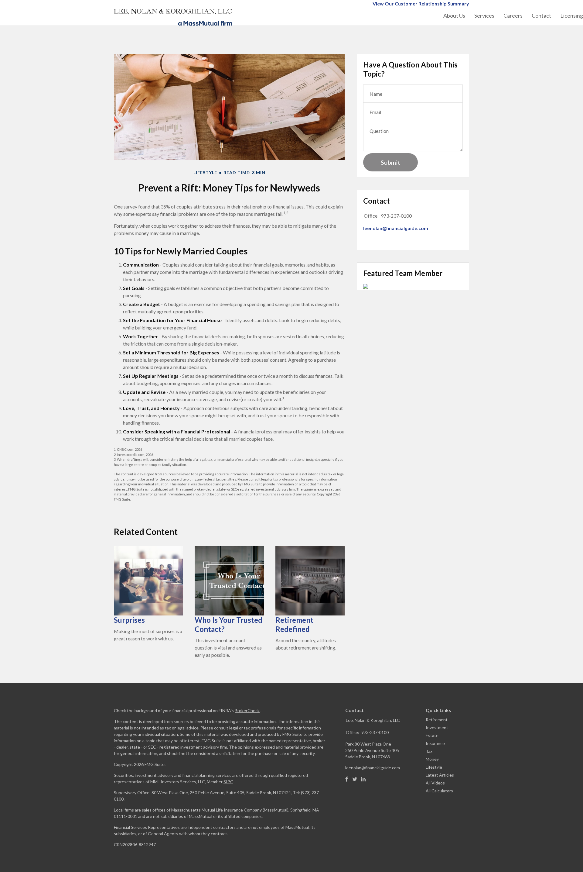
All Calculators (439, 790)
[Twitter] (354, 779)
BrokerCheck (247, 710)
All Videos (435, 782)
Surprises (129, 619)
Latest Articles (440, 774)
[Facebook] (346, 779)
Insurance (435, 743)
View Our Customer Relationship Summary (421, 3)
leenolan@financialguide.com (395, 228)
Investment (437, 727)
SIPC (228, 781)
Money (432, 759)
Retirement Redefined (294, 624)
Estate (432, 735)
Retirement (437, 719)
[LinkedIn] (363, 779)
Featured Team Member (402, 273)
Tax (429, 751)
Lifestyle (434, 767)
